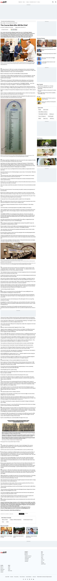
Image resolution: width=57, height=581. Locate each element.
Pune (3, 521)
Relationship (10, 570)
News (42, 553)
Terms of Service (22, 576)
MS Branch (52, 114)
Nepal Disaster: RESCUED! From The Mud (45, 86)
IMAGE (39, 118)
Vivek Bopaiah (50, 116)
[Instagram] (29, 579)
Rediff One (26, 554)
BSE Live (2, 566)
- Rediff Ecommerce (28, 557)
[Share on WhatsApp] (23, 579)
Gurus (42, 561)
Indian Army (45, 118)
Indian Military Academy (42, 111)
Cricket (42, 558)
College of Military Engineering (15, 519)
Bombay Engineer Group (28, 519)
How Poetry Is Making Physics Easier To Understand (45, 88)
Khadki (39, 109)
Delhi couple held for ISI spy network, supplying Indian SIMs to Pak (46, 93)
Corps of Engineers (42, 116)
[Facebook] (27, 579)
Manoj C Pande (5, 519)
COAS (7, 521)
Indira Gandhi (45, 109)
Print (27, 513)
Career (9, 569)
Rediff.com (41, 576)
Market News (3, 569)
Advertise (11, 576)
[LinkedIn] (33, 579)
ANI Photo (52, 118)
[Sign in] (55, 2)
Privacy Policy (16, 576)
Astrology (42, 562)
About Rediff (7, 576)
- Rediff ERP (26, 561)
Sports (42, 557)
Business (42, 554)
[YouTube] (31, 579)
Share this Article (5, 29)
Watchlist (2, 570)
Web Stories (39, 138)
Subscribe (21, 513)
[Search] (53, 2)
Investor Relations (28, 576)
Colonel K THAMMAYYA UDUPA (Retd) (7, 27)
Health (9, 566)
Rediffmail (26, 553)
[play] (47, 143)
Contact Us (34, 576)
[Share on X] (25, 579)
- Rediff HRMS (27, 558)
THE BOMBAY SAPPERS (42, 114)
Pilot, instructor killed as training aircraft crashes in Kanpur (47, 91)
